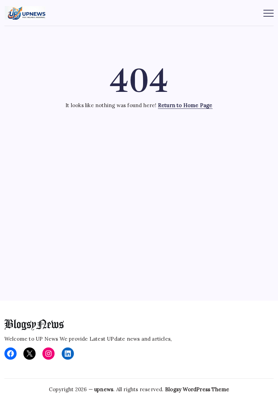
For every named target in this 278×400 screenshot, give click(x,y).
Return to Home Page (185, 105)
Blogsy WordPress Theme (197, 389)
